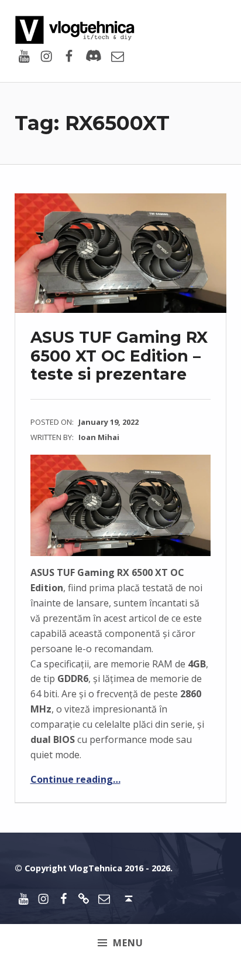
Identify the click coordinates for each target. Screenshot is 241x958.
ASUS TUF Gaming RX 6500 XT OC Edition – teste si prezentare (119, 356)
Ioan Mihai (98, 437)
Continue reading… (75, 779)
